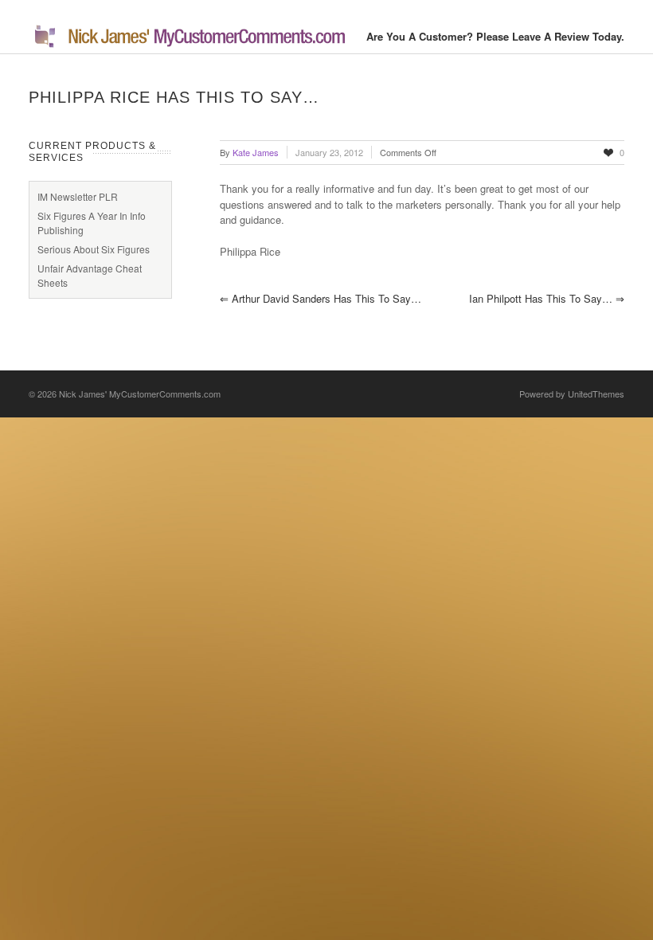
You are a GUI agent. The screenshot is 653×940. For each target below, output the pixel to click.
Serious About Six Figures (93, 249)
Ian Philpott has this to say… (546, 298)
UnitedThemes (596, 393)
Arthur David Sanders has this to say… (320, 298)
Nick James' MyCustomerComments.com (140, 393)
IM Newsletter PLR (77, 196)
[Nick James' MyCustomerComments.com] (188, 45)
